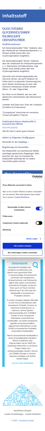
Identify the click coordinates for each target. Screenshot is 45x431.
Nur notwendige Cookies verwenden (22, 253)
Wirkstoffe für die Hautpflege (14, 142)
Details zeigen (32, 239)
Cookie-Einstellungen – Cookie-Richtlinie (22, 414)
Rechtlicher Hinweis (22, 411)
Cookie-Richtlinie (21, 197)
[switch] (39, 223)
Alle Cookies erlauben (22, 246)
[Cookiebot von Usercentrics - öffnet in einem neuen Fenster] (32, 176)
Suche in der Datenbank (22, 363)
